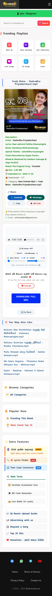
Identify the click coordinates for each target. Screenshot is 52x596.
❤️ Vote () (26, 286)
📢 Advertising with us (19, 520)
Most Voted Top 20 (19, 425)
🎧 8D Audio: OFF (26, 248)
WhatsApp (36, 197)
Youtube (36, 166)
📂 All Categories (16, 394)
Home (15, 572)
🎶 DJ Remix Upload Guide (21, 513)
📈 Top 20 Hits (14, 533)
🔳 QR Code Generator (20, 493)
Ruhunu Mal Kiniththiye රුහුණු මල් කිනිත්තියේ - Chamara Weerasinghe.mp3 (24, 333)
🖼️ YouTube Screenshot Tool (23, 485)
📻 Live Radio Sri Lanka (20, 501)
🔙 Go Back (26, 312)
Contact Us (36, 580)
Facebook (16, 197)
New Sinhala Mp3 (26, 181)
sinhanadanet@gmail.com (26, 217)
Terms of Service (32, 572)
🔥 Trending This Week (19, 418)
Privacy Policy (17, 580)
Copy (16, 203)
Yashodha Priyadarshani (25, 140)
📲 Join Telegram (26, 13)
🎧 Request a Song (17, 526)
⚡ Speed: (18, 253)
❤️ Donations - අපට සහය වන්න (25, 540)
